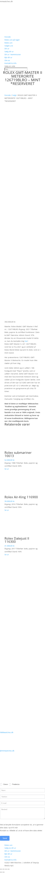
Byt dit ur (8, 57)
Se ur (6, 469)
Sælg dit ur (9, 51)
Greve (5, 784)
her (26, 341)
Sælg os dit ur (10, 848)
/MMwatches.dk (6, 732)
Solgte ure (8, 46)
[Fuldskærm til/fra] (6, 869)
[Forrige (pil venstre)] (1, 872)
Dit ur (6, 48)
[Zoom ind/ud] (9, 869)
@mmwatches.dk (7, 751)
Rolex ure (8, 43)
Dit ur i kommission (12, 54)
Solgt (14, 95)
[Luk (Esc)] (1, 869)
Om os (7, 60)
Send (5, 838)
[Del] (3, 869)
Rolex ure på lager (12, 40)
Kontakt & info (10, 63)
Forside (7, 37)
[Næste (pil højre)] (3, 872)
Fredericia (15, 784)
